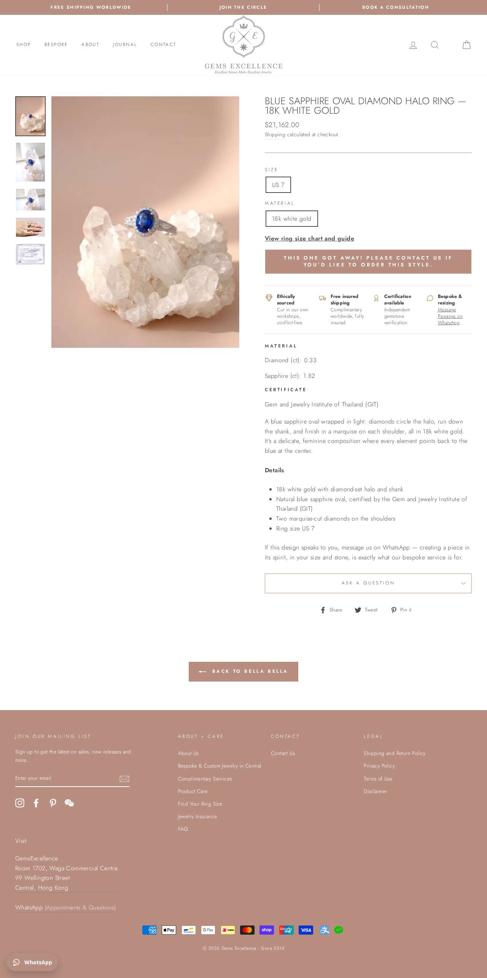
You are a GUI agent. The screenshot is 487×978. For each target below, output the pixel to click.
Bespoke (56, 44)
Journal (125, 44)
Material (280, 203)
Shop (23, 44)
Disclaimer (375, 791)
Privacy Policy (379, 765)
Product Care (193, 791)
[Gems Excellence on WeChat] (69, 803)
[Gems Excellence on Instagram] (19, 803)
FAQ (183, 829)
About (90, 44)
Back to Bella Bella (248, 671)
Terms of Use (378, 778)
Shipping (275, 134)
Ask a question (368, 583)
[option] (145, 222)
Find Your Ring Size (200, 804)
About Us (188, 753)
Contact (164, 44)
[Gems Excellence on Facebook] (36, 803)
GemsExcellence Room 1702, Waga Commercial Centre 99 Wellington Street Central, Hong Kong (66, 873)
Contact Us (283, 753)
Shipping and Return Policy (394, 753)
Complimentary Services (205, 778)
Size (271, 169)
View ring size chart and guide (309, 238)
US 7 (278, 184)
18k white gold (292, 218)
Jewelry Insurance (197, 816)
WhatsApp (65, 907)
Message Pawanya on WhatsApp (450, 316)
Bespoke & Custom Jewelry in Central (219, 765)
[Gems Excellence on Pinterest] (52, 803)
